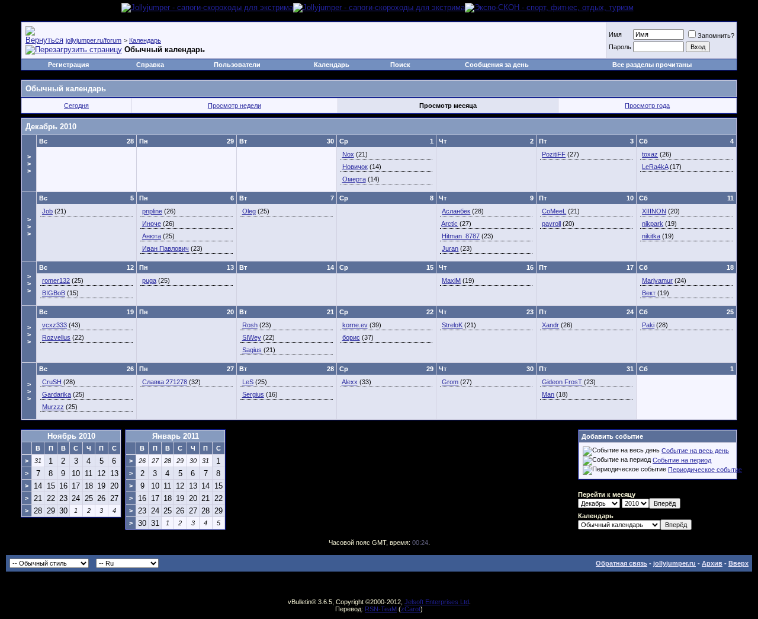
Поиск (400, 64)
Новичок (355, 166)
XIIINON (654, 211)
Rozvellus (56, 337)
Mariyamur (657, 280)
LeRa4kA (655, 166)
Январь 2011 (175, 436)
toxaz (650, 154)
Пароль (620, 46)
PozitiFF (554, 154)
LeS (247, 381)
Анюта (151, 236)
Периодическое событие (705, 469)
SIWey (251, 337)
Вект (649, 292)
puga (149, 280)
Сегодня (76, 105)
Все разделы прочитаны (652, 64)
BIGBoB (53, 292)
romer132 (56, 280)
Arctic (449, 223)
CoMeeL (554, 211)
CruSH (52, 381)
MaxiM (451, 280)
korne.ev (355, 324)
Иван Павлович (165, 248)
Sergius (253, 394)
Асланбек (456, 211)
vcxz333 (54, 324)
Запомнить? (716, 35)
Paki (648, 324)
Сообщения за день (497, 64)
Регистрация (68, 64)
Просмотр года (647, 105)
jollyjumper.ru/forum (93, 40)
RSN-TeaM (381, 608)
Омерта (354, 179)
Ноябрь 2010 (71, 436)
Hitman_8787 (461, 236)
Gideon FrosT (562, 381)
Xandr (550, 324)
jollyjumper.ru (674, 563)
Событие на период (682, 460)
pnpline (152, 211)
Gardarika (56, 394)
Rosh (250, 324)
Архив (712, 563)
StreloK (452, 324)
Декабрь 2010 (50, 126)
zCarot (410, 608)
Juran (450, 248)
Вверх (738, 563)
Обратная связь (621, 563)
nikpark (652, 223)
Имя (615, 34)
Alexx (350, 381)
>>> (29, 163)
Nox (348, 154)
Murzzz (53, 406)
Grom (450, 381)
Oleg (249, 211)
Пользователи (237, 64)
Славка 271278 (164, 381)
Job (47, 211)
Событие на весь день (695, 450)
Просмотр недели (234, 105)
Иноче (151, 223)
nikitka (651, 236)
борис (351, 337)
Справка (150, 64)
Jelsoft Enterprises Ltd (436, 601)
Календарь (145, 40)
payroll (551, 223)
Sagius (252, 349)
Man (548, 394)
